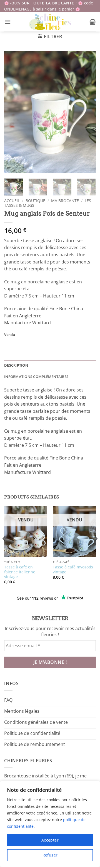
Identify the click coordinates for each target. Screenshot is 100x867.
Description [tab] (16, 365)
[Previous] (13, 112)
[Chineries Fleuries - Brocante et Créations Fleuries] (50, 22)
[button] (7, 21)
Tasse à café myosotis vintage (73, 569)
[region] (50, 824)
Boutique (35, 200)
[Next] (87, 112)
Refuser (50, 855)
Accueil (12, 200)
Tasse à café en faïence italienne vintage (19, 572)
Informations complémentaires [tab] (36, 376)
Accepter (50, 840)
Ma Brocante (65, 200)
